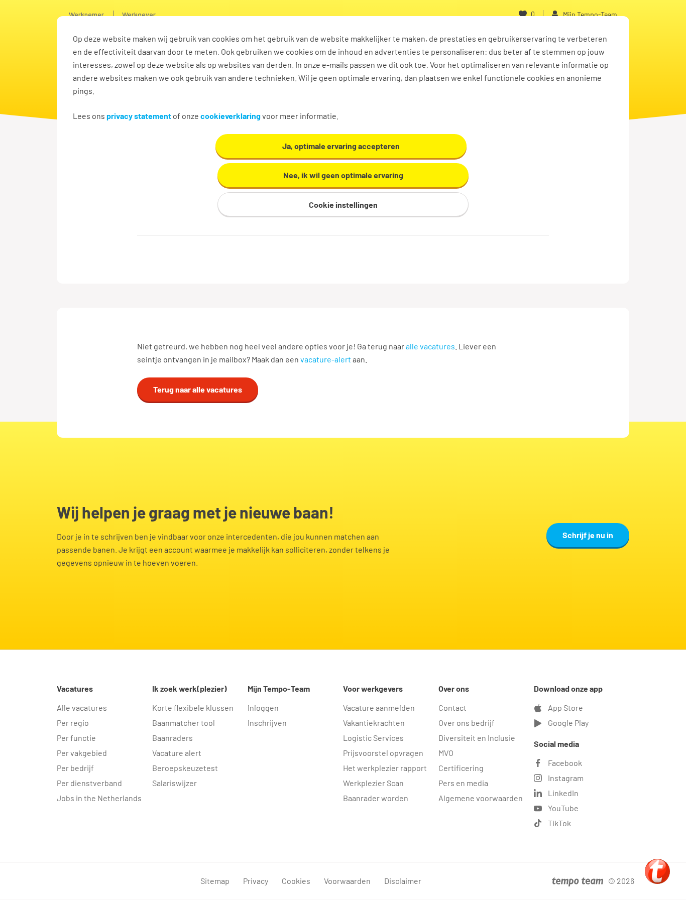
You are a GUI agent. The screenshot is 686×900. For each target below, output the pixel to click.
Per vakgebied (82, 752)
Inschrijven (267, 722)
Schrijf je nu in (587, 535)
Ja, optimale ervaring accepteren (341, 146)
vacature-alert (325, 359)
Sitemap (215, 880)
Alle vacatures (82, 707)
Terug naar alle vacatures (197, 389)
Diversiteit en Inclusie (476, 737)
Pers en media (463, 783)
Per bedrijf (75, 768)
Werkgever (139, 14)
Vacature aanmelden (379, 707)
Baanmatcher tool (183, 722)
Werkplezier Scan (373, 783)
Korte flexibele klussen (193, 707)
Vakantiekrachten (374, 722)
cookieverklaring (230, 115)
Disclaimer (402, 880)
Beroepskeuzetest (185, 768)
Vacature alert (176, 752)
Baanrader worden (375, 798)
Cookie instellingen (343, 204)
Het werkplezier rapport (385, 768)
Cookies (296, 880)
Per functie (76, 737)
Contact (452, 707)
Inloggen (263, 707)
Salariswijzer (174, 783)
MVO (445, 752)
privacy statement (138, 115)
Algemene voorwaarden (480, 798)
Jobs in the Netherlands (99, 798)
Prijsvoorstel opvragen (383, 752)
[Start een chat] (657, 871)
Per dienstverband (89, 783)
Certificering (461, 768)
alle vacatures (430, 346)
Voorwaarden (347, 880)
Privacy (255, 880)
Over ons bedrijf (466, 722)
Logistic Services (373, 737)
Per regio (73, 722)
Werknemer (86, 14)
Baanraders (172, 737)
